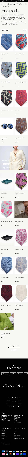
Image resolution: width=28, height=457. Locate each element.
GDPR (15, 439)
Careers (2, 439)
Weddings (3, 433)
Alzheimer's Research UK (19, 438)
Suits (13, 374)
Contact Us (16, 430)
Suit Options (3, 432)
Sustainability (4, 436)
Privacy (15, 436)
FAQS (2, 438)
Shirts (20, 374)
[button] (23, 4)
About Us (3, 430)
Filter (24, 30)
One (3, 30)
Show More (14, 350)
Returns (15, 433)
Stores (2, 441)
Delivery (15, 432)
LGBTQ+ (3, 435)
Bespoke (5, 374)
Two (7, 30)
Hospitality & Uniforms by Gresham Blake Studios (6, 444)
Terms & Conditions (18, 435)
